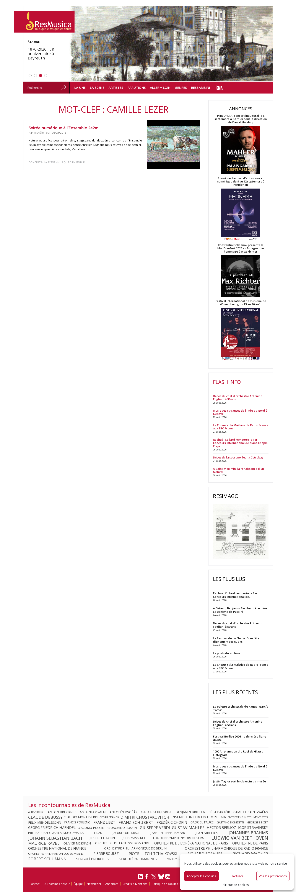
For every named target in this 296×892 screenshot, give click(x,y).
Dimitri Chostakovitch (144, 817)
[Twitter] (154, 879)
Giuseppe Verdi (155, 827)
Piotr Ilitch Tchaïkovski (153, 853)
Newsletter (94, 884)
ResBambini (200, 87)
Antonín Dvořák (123, 812)
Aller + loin (160, 87)
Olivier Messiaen (77, 843)
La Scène (97, 87)
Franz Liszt (104, 822)
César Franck (109, 817)
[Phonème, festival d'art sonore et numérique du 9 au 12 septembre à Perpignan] (240, 215)
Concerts (35, 162)
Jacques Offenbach (126, 833)
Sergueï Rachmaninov (138, 859)
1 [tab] (30, 75)
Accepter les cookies (201, 876)
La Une (80, 87)
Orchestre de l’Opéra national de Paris (191, 843)
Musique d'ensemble (71, 162)
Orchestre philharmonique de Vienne (55, 853)
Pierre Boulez (106, 853)
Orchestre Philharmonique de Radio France (226, 848)
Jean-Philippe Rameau (168, 833)
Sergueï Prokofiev (92, 859)
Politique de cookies (235, 885)
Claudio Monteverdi (81, 817)
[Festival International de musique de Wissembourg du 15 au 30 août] (240, 334)
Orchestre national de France (57, 848)
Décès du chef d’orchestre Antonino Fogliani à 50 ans (237, 397)
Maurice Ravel (43, 843)
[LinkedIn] (140, 878)
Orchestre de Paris (250, 843)
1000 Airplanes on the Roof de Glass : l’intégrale (238, 753)
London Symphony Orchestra (178, 838)
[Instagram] (168, 876)
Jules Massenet (134, 838)
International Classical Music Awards (56, 833)
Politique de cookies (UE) (168, 884)
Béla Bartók (219, 812)
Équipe (78, 884)
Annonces (112, 884)
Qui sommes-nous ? (57, 884)
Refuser (237, 876)
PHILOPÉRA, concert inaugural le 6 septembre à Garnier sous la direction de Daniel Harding (241, 119)
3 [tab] (40, 75)
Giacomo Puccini (91, 827)
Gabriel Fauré (201, 822)
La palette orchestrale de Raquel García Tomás (240, 708)
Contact (34, 884)
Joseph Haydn (102, 838)
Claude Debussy (45, 817)
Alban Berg (36, 812)
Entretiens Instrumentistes (248, 817)
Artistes (116, 87)
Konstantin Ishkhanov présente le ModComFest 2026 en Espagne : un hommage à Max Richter (240, 248)
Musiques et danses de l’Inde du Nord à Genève (240, 412)
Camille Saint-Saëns (250, 812)
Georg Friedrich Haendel (52, 827)
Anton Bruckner (62, 812)
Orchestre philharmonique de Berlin (135, 848)
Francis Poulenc (77, 822)
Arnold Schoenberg (156, 812)
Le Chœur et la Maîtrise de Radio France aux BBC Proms (240, 427)
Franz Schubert (136, 822)
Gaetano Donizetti (230, 822)
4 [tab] (45, 75)
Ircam (98, 833)
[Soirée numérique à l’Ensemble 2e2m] (173, 144)
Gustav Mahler (188, 827)
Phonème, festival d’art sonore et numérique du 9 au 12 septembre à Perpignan (241, 181)
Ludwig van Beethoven (239, 838)
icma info (219, 88)
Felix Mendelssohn (44, 822)
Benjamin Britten (190, 812)
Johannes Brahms (248, 833)
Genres (181, 87)
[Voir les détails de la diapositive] (171, 44)
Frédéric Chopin (172, 822)
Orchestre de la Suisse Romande (122, 843)
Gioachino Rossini (122, 827)
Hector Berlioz (221, 827)
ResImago (226, 495)
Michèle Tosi (42, 133)
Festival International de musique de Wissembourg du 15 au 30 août (240, 302)
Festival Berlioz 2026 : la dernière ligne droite (239, 738)
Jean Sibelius (206, 833)
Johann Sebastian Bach (55, 838)
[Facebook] (147, 878)
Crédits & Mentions (135, 884)
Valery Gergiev (178, 859)
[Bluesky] (161, 876)
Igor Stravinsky (253, 827)
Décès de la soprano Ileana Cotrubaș (238, 457)
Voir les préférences (273, 876)
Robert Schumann (47, 859)
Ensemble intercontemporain (198, 817)
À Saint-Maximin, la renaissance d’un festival (238, 470)
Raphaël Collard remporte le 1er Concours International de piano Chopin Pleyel (240, 443)
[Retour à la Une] (44, 22)
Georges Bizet (257, 822)
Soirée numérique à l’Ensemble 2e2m (64, 127)
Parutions (136, 87)
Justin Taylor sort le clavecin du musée (239, 781)
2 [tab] (35, 75)
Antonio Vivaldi (93, 812)
